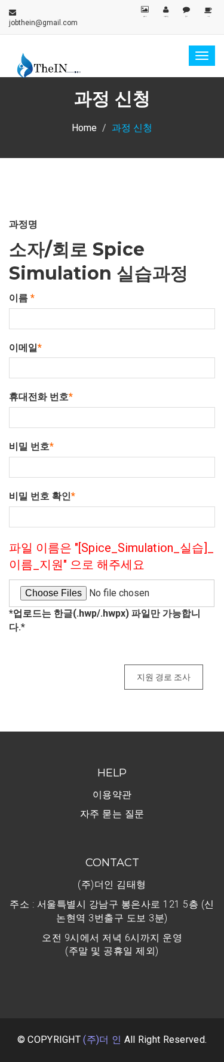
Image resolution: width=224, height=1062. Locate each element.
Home (84, 127)
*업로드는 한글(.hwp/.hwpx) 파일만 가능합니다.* (105, 620)
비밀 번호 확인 (42, 496)
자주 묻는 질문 (112, 814)
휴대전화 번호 (41, 396)
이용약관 (112, 794)
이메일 (25, 347)
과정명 (23, 224)
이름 (22, 298)
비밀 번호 (31, 446)
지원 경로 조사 (164, 677)
